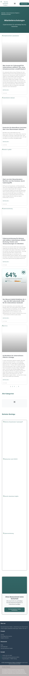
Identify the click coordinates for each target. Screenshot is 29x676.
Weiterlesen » (6, 90)
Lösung (2, 634)
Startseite (3, 12)
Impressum (11, 663)
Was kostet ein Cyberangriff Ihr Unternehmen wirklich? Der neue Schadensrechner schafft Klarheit (14, 67)
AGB (19, 663)
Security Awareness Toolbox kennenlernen (14, 609)
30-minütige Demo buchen (6, 636)
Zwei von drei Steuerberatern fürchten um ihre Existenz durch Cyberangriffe (14, 180)
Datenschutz (15, 663)
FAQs (2, 645)
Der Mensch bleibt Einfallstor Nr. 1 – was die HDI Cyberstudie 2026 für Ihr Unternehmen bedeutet (14, 301)
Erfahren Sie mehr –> (23, 628)
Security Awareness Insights (7, 648)
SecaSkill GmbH (24, 662)
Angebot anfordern (5, 637)
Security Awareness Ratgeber (12, 12)
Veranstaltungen (4, 646)
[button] (15, 3)
